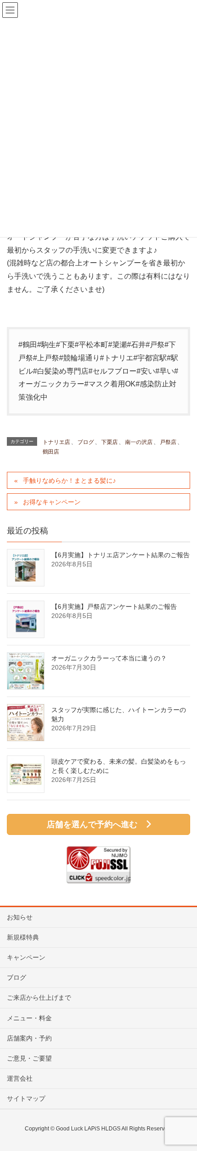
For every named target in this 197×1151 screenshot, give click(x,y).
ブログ (85, 442)
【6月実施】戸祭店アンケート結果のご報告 (114, 606)
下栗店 (109, 442)
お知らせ (20, 917)
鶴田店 (51, 452)
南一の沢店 (139, 442)
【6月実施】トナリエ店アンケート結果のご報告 (120, 555)
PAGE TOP (182, 1108)
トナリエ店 (56, 442)
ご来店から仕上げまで (39, 997)
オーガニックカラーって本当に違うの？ (109, 658)
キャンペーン (26, 957)
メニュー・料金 (29, 1018)
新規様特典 (23, 937)
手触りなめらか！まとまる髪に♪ (69, 480)
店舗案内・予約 (29, 1038)
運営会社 (20, 1078)
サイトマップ (26, 1098)
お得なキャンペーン (52, 502)
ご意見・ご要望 (29, 1058)
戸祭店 (168, 442)
